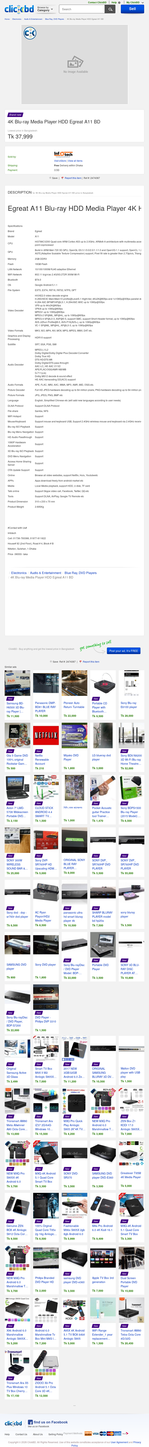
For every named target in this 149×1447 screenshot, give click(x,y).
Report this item (73, 177)
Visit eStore (60, 160)
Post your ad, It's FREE (123, 651)
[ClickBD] (13, 1424)
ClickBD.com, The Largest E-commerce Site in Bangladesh (19, 9)
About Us (38, 1434)
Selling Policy (56, 1434)
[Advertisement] (74, 607)
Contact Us (21, 1434)
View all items (75, 160)
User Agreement (119, 1442)
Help (7, 1434)
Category (43, 9)
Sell (132, 8)
